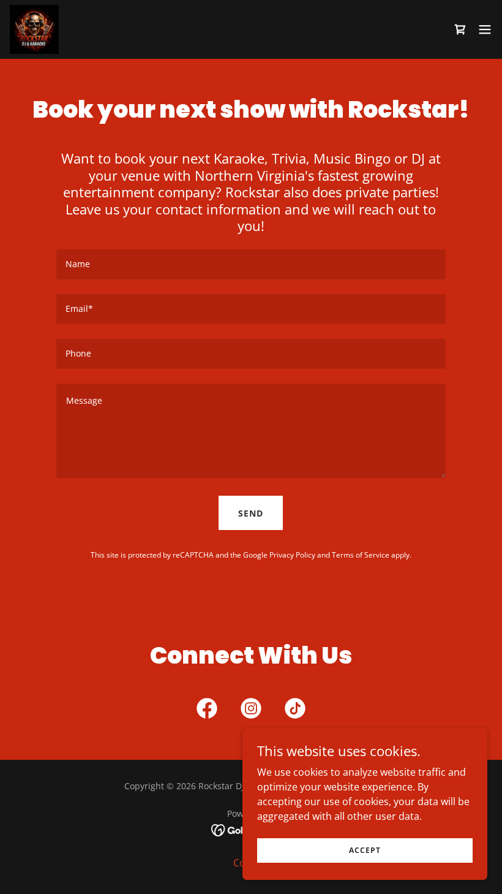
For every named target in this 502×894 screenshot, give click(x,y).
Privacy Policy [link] (292, 555)
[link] (34, 29)
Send (250, 513)
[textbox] (250, 264)
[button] (485, 29)
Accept (365, 850)
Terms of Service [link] (360, 555)
